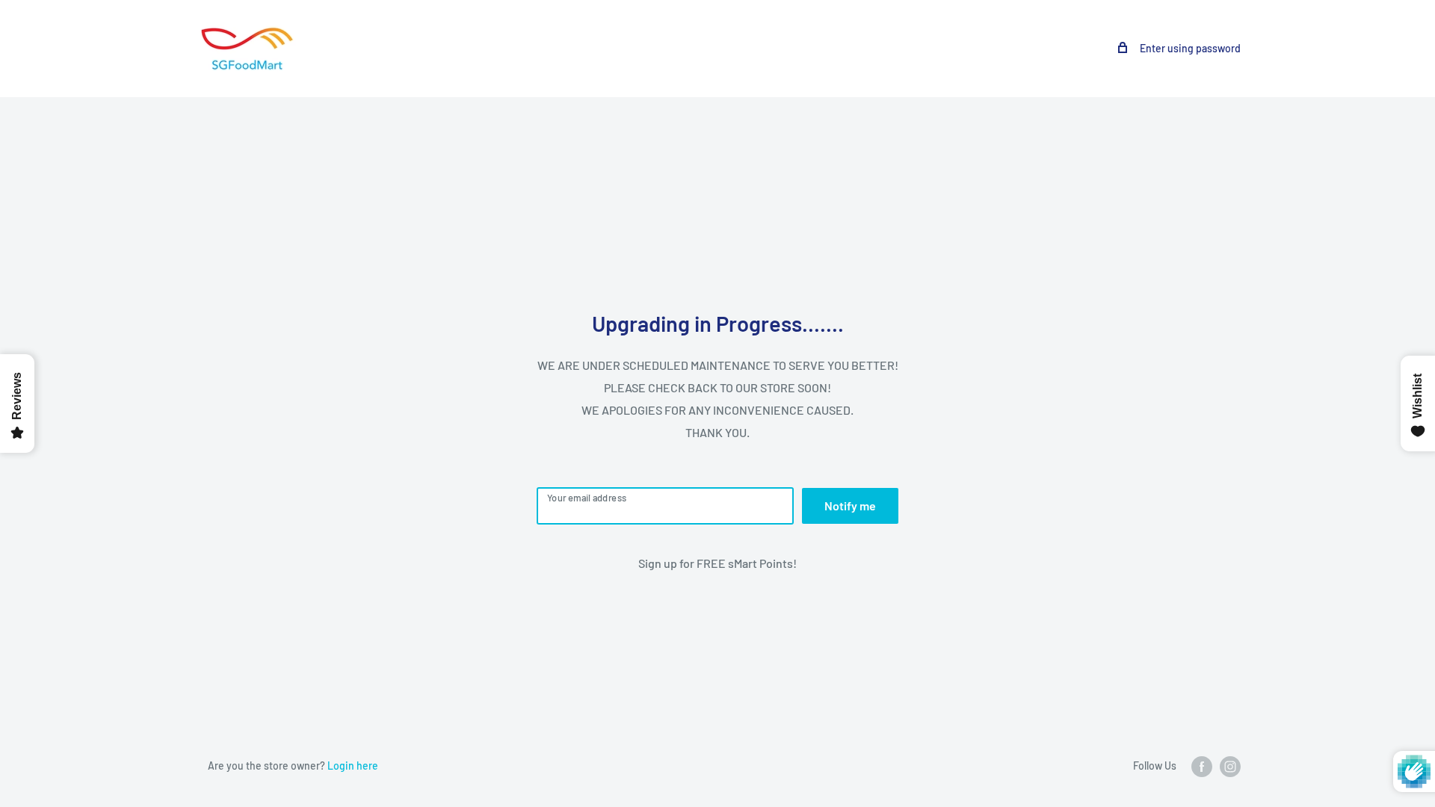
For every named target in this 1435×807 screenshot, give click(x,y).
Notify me (850, 505)
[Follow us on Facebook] (1201, 766)
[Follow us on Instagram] (1230, 766)
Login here (352, 765)
